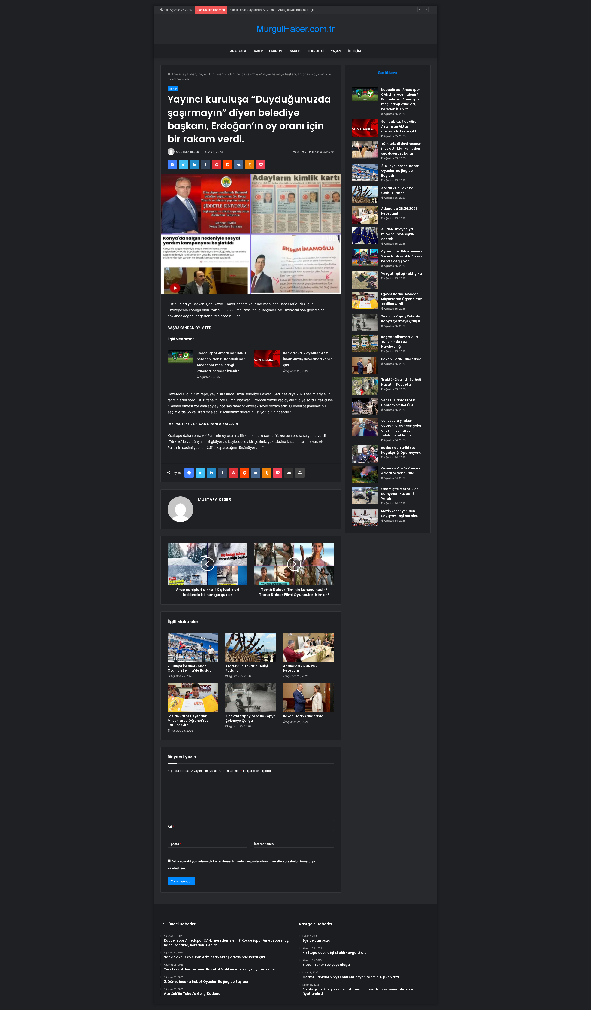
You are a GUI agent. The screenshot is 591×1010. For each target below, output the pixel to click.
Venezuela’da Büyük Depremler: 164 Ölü (398, 402)
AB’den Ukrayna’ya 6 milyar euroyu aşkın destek (398, 234)
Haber (258, 51)
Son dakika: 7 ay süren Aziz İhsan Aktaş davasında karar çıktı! (307, 359)
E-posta (174, 844)
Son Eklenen (388, 72)
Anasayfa (238, 51)
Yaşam (336, 51)
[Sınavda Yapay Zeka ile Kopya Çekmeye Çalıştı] (250, 697)
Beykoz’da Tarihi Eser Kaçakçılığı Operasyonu (401, 450)
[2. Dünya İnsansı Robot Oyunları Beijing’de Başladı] (193, 647)
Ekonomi (276, 51)
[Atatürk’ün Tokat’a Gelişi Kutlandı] (250, 647)
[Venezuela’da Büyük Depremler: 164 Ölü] (365, 406)
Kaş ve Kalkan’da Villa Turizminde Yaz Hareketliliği (399, 342)
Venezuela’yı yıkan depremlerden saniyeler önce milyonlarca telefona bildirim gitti (401, 428)
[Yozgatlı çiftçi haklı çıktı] (365, 280)
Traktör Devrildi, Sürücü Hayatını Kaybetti (401, 382)
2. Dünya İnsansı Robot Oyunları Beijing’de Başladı (190, 668)
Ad (171, 826)
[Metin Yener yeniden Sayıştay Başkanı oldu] (365, 517)
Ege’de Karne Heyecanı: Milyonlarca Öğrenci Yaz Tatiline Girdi (188, 720)
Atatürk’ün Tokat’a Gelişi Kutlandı (246, 668)
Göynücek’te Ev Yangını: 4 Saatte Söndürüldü (401, 470)
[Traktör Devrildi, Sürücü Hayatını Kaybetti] (365, 386)
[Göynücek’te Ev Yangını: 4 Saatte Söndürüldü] (365, 474)
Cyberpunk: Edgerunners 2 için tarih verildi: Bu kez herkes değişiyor (401, 256)
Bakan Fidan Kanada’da (303, 716)
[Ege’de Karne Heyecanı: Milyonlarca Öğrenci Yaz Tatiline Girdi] (193, 697)
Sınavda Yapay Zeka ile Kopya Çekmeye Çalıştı (250, 718)
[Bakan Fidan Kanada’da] (308, 697)
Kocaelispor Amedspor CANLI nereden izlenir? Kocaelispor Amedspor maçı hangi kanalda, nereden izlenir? (400, 99)
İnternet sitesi (264, 844)
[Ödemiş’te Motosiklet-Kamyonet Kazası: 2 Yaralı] (365, 495)
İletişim (354, 51)
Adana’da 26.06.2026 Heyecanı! (301, 668)
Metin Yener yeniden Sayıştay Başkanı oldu (399, 513)
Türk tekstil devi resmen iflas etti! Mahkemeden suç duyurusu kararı (401, 148)
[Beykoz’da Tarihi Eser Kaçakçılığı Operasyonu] (365, 454)
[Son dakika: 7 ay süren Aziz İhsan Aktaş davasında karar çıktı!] (267, 358)
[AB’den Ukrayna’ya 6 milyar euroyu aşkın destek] (365, 235)
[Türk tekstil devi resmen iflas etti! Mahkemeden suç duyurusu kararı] (365, 150)
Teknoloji (315, 51)
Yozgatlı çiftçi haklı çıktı (401, 273)
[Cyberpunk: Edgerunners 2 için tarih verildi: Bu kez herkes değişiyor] (365, 257)
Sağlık (295, 51)
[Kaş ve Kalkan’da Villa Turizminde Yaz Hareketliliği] (365, 343)
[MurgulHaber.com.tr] (295, 29)
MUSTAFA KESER (187, 152)
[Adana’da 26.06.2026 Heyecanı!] (308, 647)
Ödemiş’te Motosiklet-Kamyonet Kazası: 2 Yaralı (400, 494)
